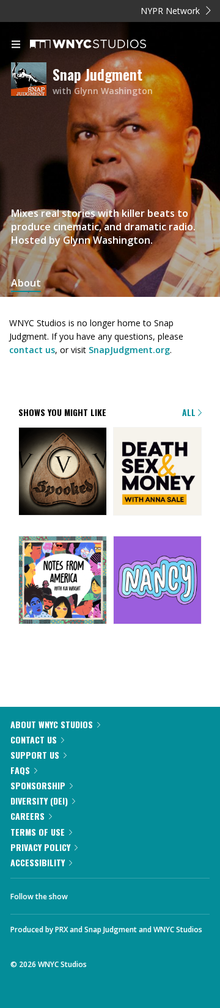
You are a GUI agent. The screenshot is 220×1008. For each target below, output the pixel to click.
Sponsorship (37, 785)
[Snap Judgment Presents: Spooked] (62, 472)
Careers (27, 815)
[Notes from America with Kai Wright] (62, 581)
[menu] (16, 45)
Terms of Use (37, 831)
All (190, 412)
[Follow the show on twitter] (122, 893)
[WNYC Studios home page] (103, 44)
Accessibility (37, 862)
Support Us (34, 754)
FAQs (20, 770)
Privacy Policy (40, 847)
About (26, 283)
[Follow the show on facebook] (89, 893)
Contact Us (33, 739)
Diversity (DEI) (39, 800)
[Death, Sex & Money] (157, 472)
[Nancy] (157, 581)
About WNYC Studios (51, 724)
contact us (32, 350)
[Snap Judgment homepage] (32, 81)
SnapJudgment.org (129, 350)
